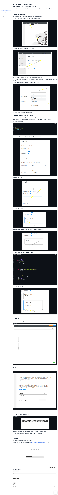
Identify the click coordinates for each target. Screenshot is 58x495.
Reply (55, 486)
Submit (16, 478)
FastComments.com (5, 1)
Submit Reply (51, 467)
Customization (3, 19)
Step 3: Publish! (3, 14)
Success (3, 16)
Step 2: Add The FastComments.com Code (5, 13)
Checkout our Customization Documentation (38, 442)
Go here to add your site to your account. (19, 435)
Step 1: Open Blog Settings (5, 10)
